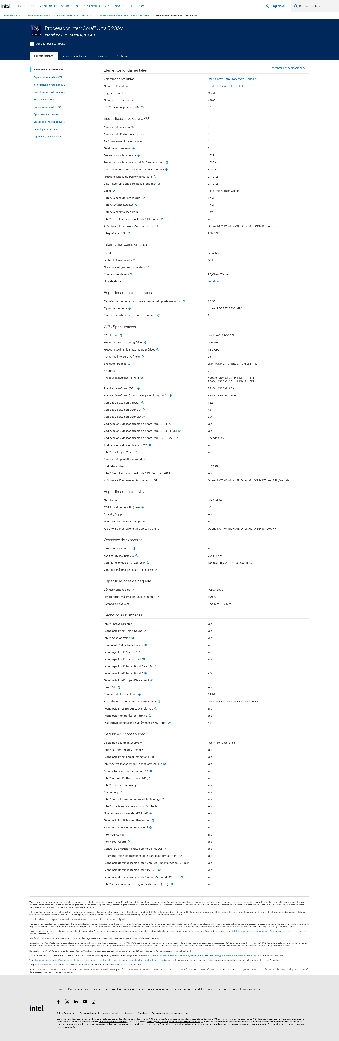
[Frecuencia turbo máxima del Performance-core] (167, 162)
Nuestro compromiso (107, 989)
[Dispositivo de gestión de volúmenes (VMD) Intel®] (169, 722)
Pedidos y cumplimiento (75, 56)
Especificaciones (43, 56)
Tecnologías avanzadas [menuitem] (46, 129)
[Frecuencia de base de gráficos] (146, 342)
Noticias (200, 989)
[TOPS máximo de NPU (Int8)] (142, 507)
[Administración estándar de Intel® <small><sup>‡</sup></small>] (151, 770)
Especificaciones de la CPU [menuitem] (48, 77)
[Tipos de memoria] (130, 308)
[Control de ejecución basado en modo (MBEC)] (164, 848)
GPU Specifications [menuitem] (43, 99)
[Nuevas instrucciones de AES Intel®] (151, 813)
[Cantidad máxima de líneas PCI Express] (156, 569)
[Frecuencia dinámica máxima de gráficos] (158, 349)
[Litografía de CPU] (129, 233)
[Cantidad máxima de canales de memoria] (159, 315)
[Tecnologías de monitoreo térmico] (150, 715)
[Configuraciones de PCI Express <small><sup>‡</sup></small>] (148, 562)
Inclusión (129, 989)
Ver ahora (214, 281)
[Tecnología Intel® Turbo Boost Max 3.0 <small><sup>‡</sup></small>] (156, 666)
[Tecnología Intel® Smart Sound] (145, 630)
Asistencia (122, 56)
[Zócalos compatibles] (133, 589)
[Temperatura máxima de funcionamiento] (158, 596)
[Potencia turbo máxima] (136, 204)
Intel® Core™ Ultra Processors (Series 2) (232, 79)
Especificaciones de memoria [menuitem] (49, 92)
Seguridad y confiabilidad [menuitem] (47, 136)
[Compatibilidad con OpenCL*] (143, 416)
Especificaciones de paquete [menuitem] (49, 121)
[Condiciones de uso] (131, 274)
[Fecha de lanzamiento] (134, 260)
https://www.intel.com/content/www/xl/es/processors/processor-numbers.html (270, 931)
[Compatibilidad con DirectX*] (143, 402)
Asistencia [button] (47, 6)
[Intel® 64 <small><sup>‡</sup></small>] (119, 687)
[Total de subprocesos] (133, 148)
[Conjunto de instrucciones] (139, 694)
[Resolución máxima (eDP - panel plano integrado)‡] (170, 395)
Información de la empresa (74, 989)
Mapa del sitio (217, 989)
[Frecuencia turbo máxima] (139, 155)
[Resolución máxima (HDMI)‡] (142, 377)
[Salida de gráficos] (129, 363)
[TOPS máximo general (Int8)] (142, 107)
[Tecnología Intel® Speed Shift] (143, 659)
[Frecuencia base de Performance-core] (155, 176)
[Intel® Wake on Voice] (133, 637)
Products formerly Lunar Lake (226, 86)
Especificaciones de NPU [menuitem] (47, 106)
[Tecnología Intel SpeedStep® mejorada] (156, 708)
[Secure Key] (121, 792)
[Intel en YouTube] (85, 1002)
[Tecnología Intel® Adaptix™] (140, 652)
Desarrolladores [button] (97, 6)
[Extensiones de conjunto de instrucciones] (159, 701)
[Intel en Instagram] (93, 1002)
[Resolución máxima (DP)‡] (138, 388)
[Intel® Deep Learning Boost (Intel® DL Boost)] (162, 218)
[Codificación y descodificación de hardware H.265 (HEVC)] (179, 430)
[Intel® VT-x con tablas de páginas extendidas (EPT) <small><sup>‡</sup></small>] (172, 884)
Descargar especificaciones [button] (287, 68)
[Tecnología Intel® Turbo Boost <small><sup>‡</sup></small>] (145, 673)
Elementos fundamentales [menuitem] (48, 69)
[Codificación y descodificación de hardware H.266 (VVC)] (178, 437)
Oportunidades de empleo (246, 989)
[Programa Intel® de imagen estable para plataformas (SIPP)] (181, 855)
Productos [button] (26, 6)
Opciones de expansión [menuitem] (46, 114)
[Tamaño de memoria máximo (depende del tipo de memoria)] (184, 301)
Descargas (102, 56)
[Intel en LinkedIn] (76, 1002)
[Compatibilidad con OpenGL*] (143, 409)
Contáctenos (183, 989)
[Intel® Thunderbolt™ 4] (134, 548)
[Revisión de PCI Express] (137, 555)
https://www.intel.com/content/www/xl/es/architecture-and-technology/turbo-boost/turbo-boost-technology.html (208, 955)
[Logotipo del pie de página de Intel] (37, 1008)
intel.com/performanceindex (112, 1021)
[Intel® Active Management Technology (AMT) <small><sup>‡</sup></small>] (164, 763)
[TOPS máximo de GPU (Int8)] (142, 356)
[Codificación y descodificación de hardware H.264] (170, 423)
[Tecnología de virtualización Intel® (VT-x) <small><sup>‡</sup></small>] (159, 869)
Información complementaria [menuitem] (49, 84)
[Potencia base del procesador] (144, 197)
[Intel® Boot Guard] (128, 841)
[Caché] (114, 190)
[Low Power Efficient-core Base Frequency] (159, 183)
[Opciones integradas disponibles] (148, 267)
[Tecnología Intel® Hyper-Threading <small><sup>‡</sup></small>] (152, 680)
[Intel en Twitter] (67, 1002)
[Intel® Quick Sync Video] (136, 452)
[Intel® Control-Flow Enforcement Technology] (163, 799)
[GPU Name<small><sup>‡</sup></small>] (121, 335)
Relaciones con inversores (155, 989)
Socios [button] (120, 6)
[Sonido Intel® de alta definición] (146, 644)
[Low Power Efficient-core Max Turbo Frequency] (166, 169)
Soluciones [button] (69, 6)
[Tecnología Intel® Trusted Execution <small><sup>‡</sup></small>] (153, 820)
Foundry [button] (137, 6)
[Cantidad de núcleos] (132, 127)
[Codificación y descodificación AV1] (150, 444)
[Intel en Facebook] (58, 1002)
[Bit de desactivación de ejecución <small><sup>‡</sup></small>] (151, 827)
